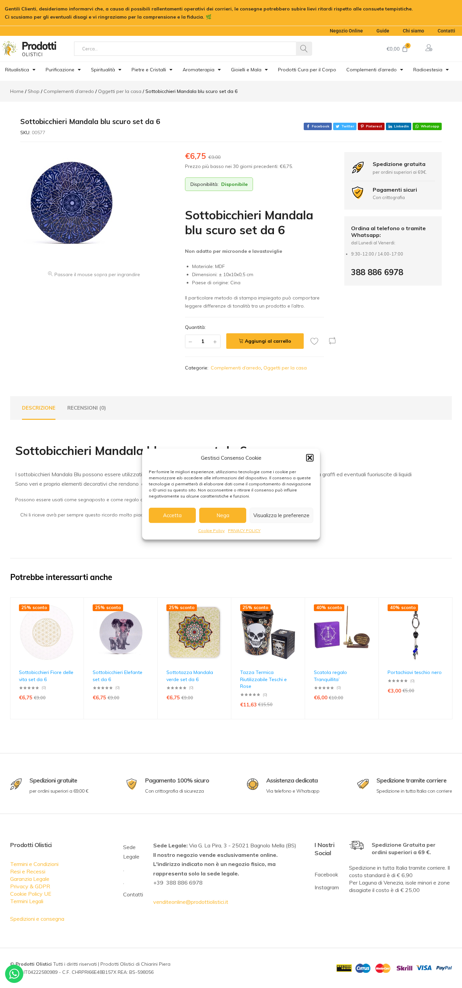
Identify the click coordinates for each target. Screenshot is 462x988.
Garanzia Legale (29, 878)
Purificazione (60, 70)
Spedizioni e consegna (37, 918)
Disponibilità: (204, 184)
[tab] (38, 408)
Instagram (327, 887)
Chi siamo (413, 30)
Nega (222, 515)
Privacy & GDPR (30, 886)
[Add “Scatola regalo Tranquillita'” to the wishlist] (370, 619)
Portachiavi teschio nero (415, 672)
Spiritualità (103, 70)
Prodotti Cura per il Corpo (307, 70)
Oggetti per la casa (285, 368)
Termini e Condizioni (34, 864)
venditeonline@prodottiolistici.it (190, 901)
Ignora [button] (220, 17)
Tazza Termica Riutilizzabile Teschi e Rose (263, 679)
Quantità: (195, 327)
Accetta (172, 515)
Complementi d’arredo (371, 70)
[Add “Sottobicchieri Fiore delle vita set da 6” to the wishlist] (75, 619)
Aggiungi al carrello (268, 341)
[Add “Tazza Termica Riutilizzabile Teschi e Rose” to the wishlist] (297, 619)
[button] (309, 457)
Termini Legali (26, 901)
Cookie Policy (211, 530)
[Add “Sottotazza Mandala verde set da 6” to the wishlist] (223, 619)
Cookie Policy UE (30, 893)
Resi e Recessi (27, 871)
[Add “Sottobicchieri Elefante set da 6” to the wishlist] (149, 619)
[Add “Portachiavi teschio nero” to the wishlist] (444, 619)
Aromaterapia (198, 70)
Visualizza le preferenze (281, 515)
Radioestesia (427, 70)
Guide (382, 30)
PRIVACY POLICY (244, 530)
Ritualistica (17, 70)
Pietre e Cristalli (149, 70)
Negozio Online (346, 30)
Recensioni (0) (86, 408)
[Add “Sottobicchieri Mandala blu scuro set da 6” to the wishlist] (316, 341)
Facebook (326, 874)
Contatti (446, 30)
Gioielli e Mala (246, 70)
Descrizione (38, 408)
